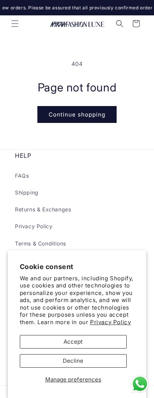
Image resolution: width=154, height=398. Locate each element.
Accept (73, 341)
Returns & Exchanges (43, 209)
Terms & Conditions (40, 243)
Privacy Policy (110, 322)
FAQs (22, 175)
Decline (73, 360)
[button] (15, 23)
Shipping (26, 192)
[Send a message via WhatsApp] (140, 384)
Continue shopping (77, 114)
